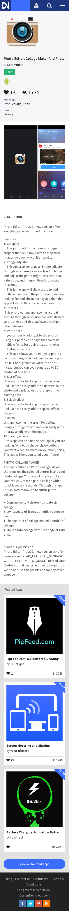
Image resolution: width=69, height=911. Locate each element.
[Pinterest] (38, 903)
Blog (9, 879)
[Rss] (46, 903)
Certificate (40, 879)
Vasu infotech (19, 751)
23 (12, 760)
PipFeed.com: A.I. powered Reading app (35, 659)
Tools (27, 104)
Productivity (12, 104)
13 (12, 90)
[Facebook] (22, 903)
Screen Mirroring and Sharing (28, 745)
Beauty (8, 114)
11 (12, 673)
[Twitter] (30, 903)
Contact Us (23, 879)
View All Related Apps (34, 864)
